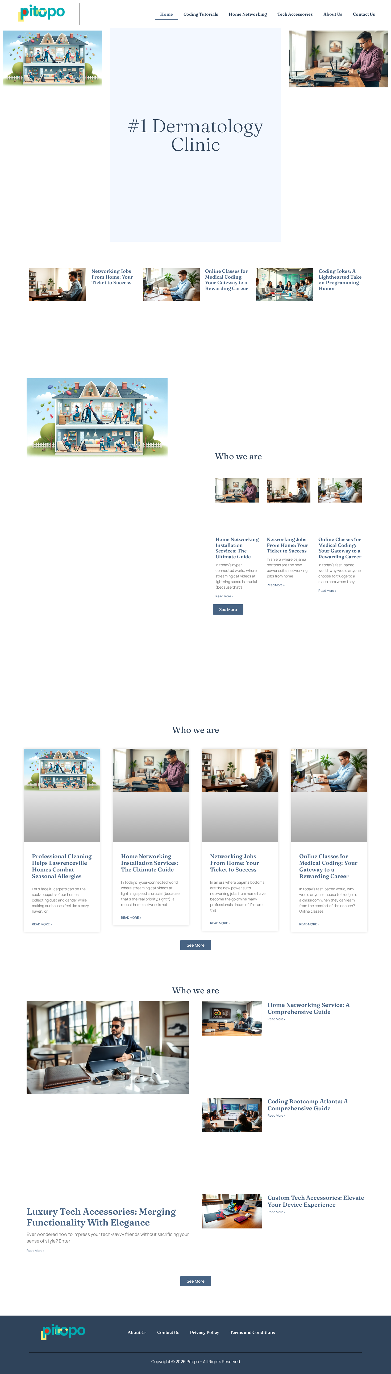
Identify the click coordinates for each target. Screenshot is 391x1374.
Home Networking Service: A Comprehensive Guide (309, 1008)
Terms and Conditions (252, 1332)
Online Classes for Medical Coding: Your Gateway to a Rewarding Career (226, 279)
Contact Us (364, 14)
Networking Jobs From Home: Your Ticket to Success (112, 277)
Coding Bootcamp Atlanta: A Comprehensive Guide (308, 1105)
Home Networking (248, 14)
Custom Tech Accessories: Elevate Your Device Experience (316, 1201)
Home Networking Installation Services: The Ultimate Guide (237, 548)
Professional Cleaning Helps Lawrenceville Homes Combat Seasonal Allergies (61, 866)
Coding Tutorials (201, 14)
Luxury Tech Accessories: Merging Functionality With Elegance (101, 1217)
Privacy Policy (204, 1332)
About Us (332, 14)
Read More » (100, 289)
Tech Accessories (295, 14)
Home (166, 14)
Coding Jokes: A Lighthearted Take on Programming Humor (340, 279)
